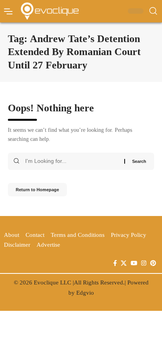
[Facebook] (115, 263)
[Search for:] (71, 161)
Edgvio (85, 293)
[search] (153, 11)
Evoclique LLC (52, 282)
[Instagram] (143, 263)
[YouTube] (134, 263)
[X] (124, 263)
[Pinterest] (153, 263)
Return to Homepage (37, 189)
